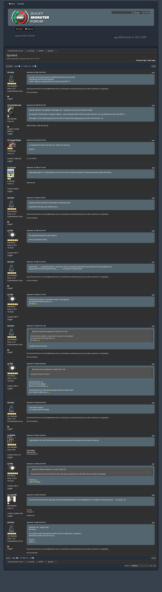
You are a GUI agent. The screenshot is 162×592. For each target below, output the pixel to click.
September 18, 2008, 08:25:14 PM (36, 230)
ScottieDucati (15, 105)
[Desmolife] (8, 126)
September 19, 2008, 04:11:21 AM (36, 294)
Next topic (151, 60)
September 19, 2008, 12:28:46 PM (36, 435)
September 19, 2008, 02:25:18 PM (36, 463)
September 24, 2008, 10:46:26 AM (36, 495)
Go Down (9, 66)
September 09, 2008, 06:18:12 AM (36, 105)
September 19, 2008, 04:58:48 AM (36, 363)
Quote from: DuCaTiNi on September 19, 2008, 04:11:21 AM (49, 331)
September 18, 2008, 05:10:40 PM (36, 198)
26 (33, 66)
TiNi (11, 230)
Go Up (8, 558)
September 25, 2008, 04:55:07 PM (36, 522)
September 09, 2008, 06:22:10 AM (36, 140)
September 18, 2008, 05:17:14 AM (36, 167)
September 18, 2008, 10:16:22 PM (36, 262)
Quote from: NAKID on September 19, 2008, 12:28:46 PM (49, 469)
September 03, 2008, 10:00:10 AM (36, 72)
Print (153, 66)
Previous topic (141, 60)
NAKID (12, 435)
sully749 (13, 495)
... (31, 66)
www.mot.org (31, 182)
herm (11, 72)
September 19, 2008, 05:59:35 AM (36, 402)
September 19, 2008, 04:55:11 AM (36, 326)
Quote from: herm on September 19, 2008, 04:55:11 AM (48, 369)
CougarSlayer (15, 140)
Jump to (127, 565)
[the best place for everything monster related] (8, 96)
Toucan (12, 167)
